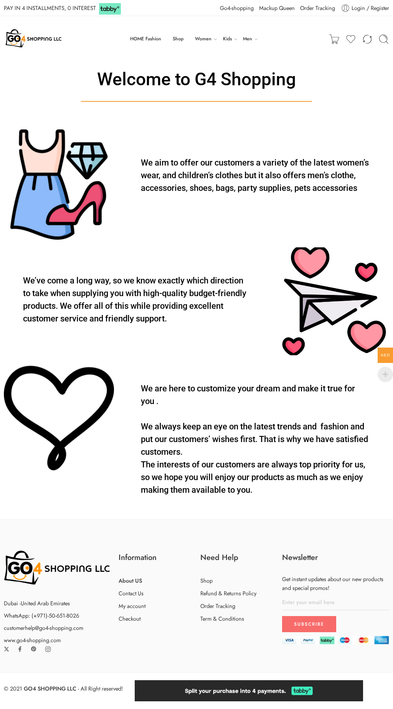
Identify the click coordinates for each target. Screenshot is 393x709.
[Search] (383, 39)
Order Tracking (317, 8)
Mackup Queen (277, 8)
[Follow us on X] (6, 649)
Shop (178, 38)
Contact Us (131, 593)
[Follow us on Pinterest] (34, 649)
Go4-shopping (237, 8)
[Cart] (334, 39)
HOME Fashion (145, 38)
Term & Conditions (222, 619)
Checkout (129, 619)
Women (203, 38)
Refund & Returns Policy (228, 593)
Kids (227, 38)
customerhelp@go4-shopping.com (43, 628)
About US (130, 580)
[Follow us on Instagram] (48, 649)
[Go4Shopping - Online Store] (34, 39)
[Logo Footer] (57, 567)
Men (247, 38)
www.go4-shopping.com (32, 640)
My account (132, 606)
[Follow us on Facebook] (20, 649)
